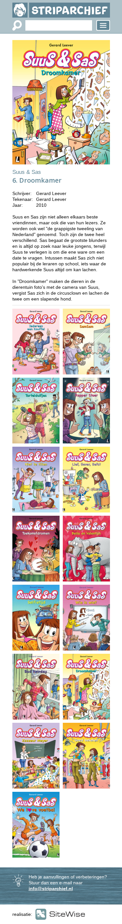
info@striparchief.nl (51, 888)
